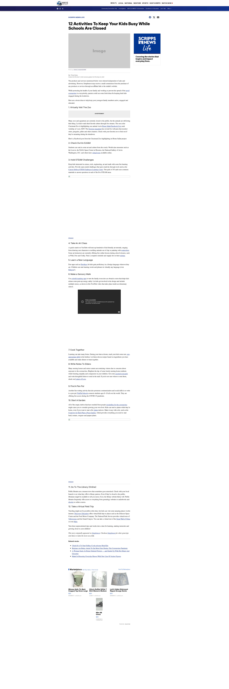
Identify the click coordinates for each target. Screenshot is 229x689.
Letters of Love (80, 379)
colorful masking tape (78, 278)
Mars (75, 521)
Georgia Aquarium (95, 129)
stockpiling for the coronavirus (116, 405)
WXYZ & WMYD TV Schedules (135, 8)
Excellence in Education (152, 8)
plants (96, 410)
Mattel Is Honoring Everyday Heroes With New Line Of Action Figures (96, 556)
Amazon (70, 238)
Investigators (122, 8)
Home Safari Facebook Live (111, 126)
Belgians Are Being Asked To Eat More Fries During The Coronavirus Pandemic (100, 548)
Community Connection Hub (109, 8)
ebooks (70, 502)
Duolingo (84, 264)
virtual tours (96, 153)
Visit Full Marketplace (124, 569)
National (128, 3)
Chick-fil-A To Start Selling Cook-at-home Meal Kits (90, 545)
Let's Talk (163, 8)
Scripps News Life (76, 17)
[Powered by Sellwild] (127, 624)
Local (120, 3)
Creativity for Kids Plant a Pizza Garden (82, 413)
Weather (137, 3)
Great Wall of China (123, 519)
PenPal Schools (82, 393)
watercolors (125, 250)
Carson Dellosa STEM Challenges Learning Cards (85, 169)
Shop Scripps (155, 3)
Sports (145, 3)
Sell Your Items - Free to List (90, 569)
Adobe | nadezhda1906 (80, 69)
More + (169, 8)
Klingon (71, 270)
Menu (113, 3)
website (122, 255)
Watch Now (167, 3)
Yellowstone (72, 519)
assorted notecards (121, 374)
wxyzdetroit (58, 8)
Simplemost (96, 533)
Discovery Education (81, 513)
